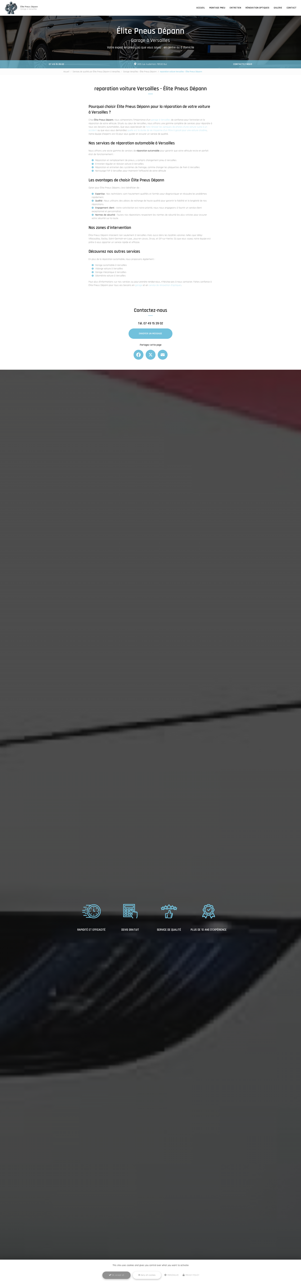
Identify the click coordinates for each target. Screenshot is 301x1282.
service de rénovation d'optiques (165, 285)
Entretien (235, 7)
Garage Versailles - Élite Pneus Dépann (140, 71)
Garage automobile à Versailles (111, 265)
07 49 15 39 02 (56, 64)
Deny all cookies (148, 1275)
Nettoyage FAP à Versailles (108, 170)
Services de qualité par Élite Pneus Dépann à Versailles (96, 71)
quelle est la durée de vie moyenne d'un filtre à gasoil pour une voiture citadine (167, 130)
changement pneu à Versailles (161, 160)
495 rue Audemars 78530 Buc (152, 64)
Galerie (278, 7)
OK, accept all (117, 1275)
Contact (291, 7)
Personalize (173, 1275)
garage (138, 285)
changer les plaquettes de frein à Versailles (178, 167)
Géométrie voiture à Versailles (110, 275)
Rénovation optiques (257, 7)
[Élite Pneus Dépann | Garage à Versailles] (11, 8)
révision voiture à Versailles (130, 164)
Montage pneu (217, 7)
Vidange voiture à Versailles (109, 268)
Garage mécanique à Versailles (110, 272)
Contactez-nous (242, 64)
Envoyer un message (150, 333)
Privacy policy (192, 1275)
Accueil (200, 7)
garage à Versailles (160, 120)
